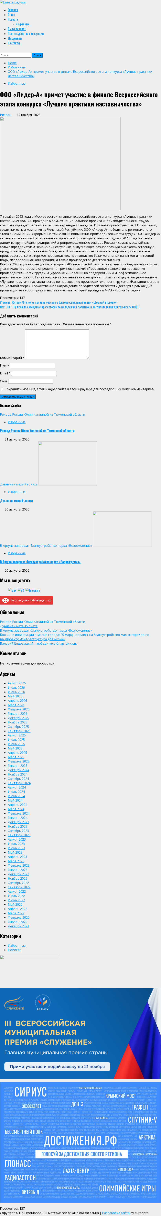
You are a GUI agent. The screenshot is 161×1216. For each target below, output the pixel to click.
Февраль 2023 (18, 865)
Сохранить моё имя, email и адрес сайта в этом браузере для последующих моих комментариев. (79, 389)
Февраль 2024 (18, 813)
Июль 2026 (16, 687)
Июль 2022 (16, 896)
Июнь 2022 (16, 900)
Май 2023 (15, 852)
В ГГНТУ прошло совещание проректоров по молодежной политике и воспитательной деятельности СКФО (69, 307)
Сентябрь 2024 (19, 783)
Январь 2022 (17, 922)
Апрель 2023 (17, 857)
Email (5, 373)
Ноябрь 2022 (17, 878)
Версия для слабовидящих (30, 600)
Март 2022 (16, 913)
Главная (13, 9)
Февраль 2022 (18, 917)
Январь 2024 (17, 818)
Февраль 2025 (18, 761)
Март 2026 (16, 705)
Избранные (22, 24)
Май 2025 (15, 748)
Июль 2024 (16, 792)
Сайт (3, 381)
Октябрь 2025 (18, 726)
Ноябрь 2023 (17, 826)
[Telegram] (32, 590)
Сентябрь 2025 (19, 731)
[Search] (2, 51)
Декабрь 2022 (18, 874)
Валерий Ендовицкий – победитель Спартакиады (38, 643)
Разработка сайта (116, 1213)
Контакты (14, 43)
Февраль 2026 (18, 709)
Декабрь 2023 (18, 822)
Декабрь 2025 (18, 718)
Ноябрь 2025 (17, 722)
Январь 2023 (17, 870)
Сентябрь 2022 (19, 887)
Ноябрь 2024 (17, 774)
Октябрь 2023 (18, 831)
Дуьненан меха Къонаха (19, 484)
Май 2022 (15, 904)
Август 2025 (17, 735)
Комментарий (12, 358)
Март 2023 (16, 861)
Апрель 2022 (17, 909)
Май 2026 (15, 696)
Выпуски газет (17, 28)
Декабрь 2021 (18, 926)
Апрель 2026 (17, 700)
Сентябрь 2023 (19, 835)
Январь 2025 (17, 765)
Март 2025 (16, 757)
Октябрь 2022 (18, 883)
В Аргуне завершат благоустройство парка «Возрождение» (46, 545)
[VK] (20, 590)
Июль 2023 (16, 844)
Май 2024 (15, 800)
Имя (4, 365)
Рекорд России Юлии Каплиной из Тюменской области (42, 414)
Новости (13, 19)
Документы (15, 38)
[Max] (12, 590)
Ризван (6, 115)
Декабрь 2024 (18, 770)
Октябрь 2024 (18, 778)
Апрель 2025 (17, 752)
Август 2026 (17, 683)
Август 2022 (17, 891)
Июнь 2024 (16, 796)
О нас (11, 14)
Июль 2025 (16, 739)
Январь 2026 (17, 713)
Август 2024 (17, 787)
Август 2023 (17, 839)
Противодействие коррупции (26, 33)
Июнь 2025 (16, 744)
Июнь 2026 (16, 692)
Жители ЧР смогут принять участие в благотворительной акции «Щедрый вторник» (58, 302)
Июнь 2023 (16, 848)
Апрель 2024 (17, 805)
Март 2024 (16, 809)
